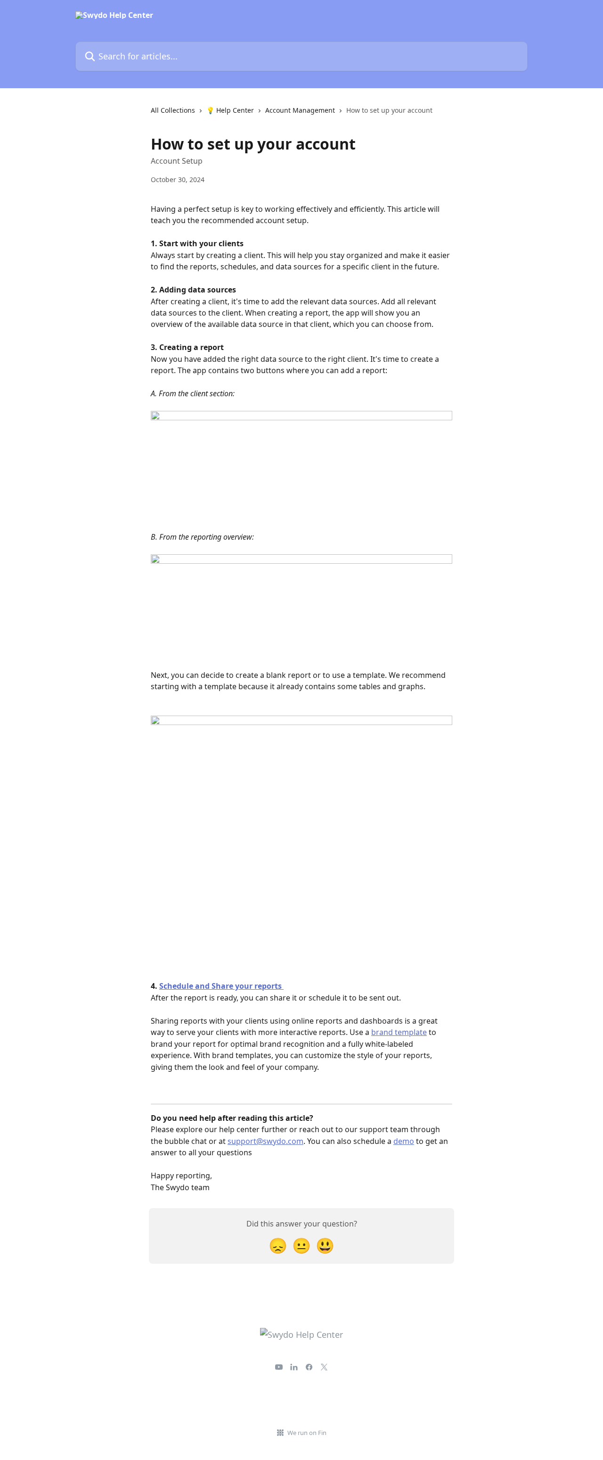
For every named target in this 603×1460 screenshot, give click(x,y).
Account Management (300, 110)
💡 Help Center (230, 110)
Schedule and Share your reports (221, 986)
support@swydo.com (265, 1141)
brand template (399, 1032)
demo (403, 1141)
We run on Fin (306, 1432)
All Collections (173, 110)
